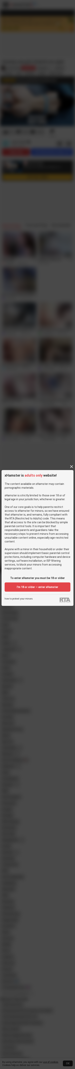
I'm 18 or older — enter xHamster (37, 587)
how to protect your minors (19, 599)
